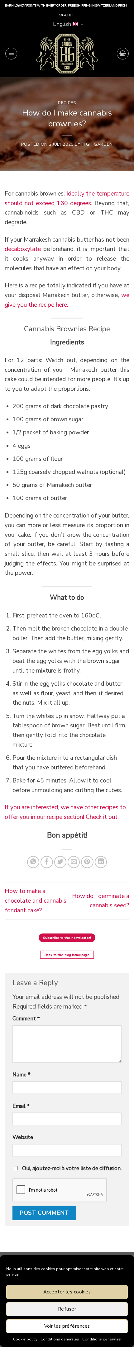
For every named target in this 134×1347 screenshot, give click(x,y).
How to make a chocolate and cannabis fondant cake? (35, 900)
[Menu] (11, 53)
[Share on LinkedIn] (101, 862)
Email (21, 1106)
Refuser (67, 1309)
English (62, 24)
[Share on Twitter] (60, 862)
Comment (26, 1018)
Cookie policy (25, 1339)
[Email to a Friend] (74, 862)
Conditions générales (60, 1339)
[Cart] (123, 53)
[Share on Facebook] (47, 862)
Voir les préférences (67, 1326)
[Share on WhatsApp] (33, 862)
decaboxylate (23, 249)
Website (22, 1137)
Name (21, 1074)
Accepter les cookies (67, 1292)
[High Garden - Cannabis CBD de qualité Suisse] (67, 53)
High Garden (97, 144)
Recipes (67, 103)
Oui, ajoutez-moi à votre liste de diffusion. (71, 1168)
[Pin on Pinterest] (87, 862)
